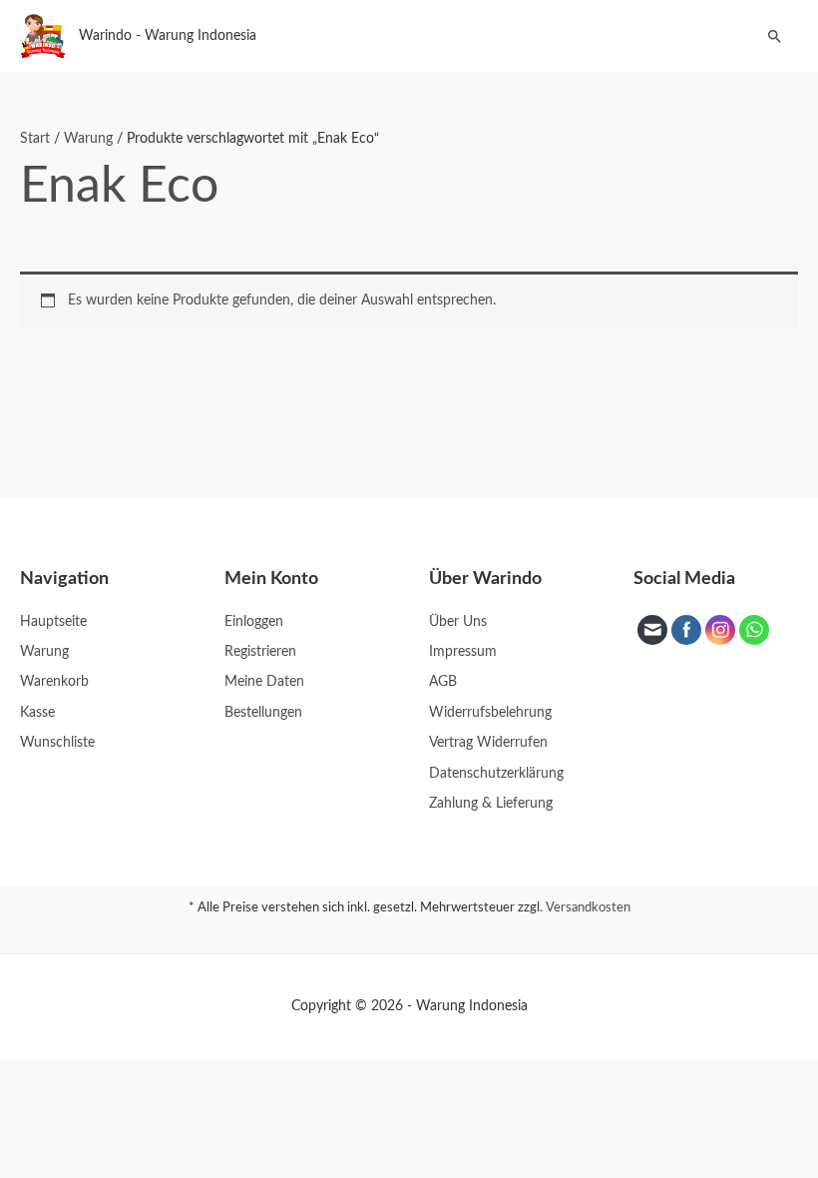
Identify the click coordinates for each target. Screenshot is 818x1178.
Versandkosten (588, 907)
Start (35, 139)
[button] (775, 36)
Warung (88, 139)
